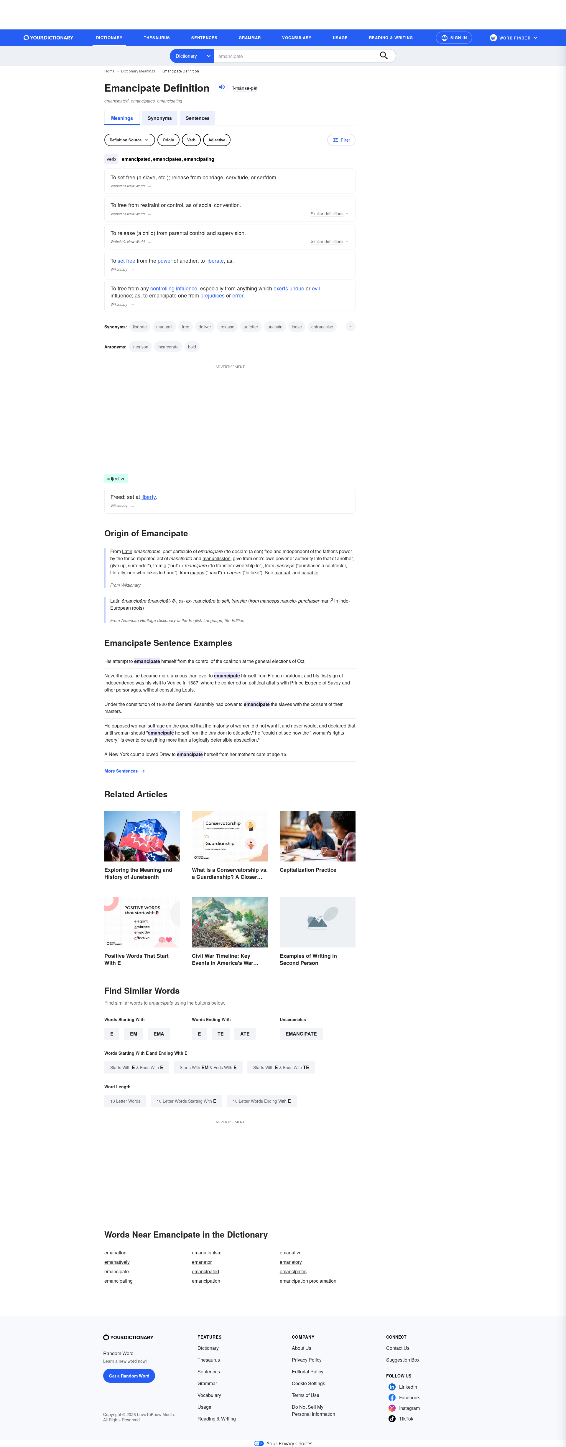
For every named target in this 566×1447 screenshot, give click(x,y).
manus (197, 572)
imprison (140, 347)
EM (133, 1033)
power (165, 260)
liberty (149, 496)
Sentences (198, 118)
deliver (205, 327)
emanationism (206, 1252)
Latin (127, 551)
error (237, 295)
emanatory (291, 1262)
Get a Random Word (129, 1376)
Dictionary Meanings (138, 71)
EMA (159, 1033)
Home (109, 71)
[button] (454, 38)
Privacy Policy (307, 1359)
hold (192, 347)
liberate (215, 260)
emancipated (205, 1271)
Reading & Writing (217, 1418)
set (121, 260)
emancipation (206, 1280)
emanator (202, 1262)
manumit (164, 327)
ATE (245, 1033)
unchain (275, 327)
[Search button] (387, 55)
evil (316, 288)
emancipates (293, 1271)
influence (186, 288)
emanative (291, 1252)
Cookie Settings (308, 1383)
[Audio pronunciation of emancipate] (221, 87)
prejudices (212, 295)
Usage (204, 1406)
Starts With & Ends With (136, 1067)
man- (326, 600)
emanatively (117, 1262)
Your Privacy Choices (289, 1443)
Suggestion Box (402, 1359)
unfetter (251, 327)
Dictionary (186, 55)
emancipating (118, 1280)
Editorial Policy (307, 1371)
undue (296, 288)
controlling (162, 288)
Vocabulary (209, 1395)
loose (297, 327)
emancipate (301, 1033)
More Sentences (121, 771)
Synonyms (160, 118)
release (227, 327)
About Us (301, 1348)
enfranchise (322, 327)
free (130, 260)
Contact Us (397, 1348)
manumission (217, 558)
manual (282, 572)
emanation (115, 1252)
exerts (281, 288)
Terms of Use (305, 1395)
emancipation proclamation (308, 1280)
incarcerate (168, 347)
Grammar (207, 1383)
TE (221, 1033)
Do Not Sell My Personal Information (313, 1410)
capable (310, 572)
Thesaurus (209, 1359)
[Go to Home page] (49, 37)
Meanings (122, 118)
